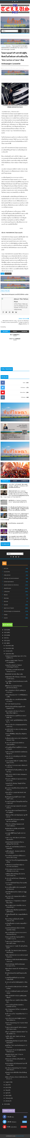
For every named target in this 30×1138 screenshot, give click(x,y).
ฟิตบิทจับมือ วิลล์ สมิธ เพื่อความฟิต (14, 674)
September (9, 653)
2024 (5, 635)
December (9, 645)
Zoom (15, 481)
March (7, 1095)
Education (7, 575)
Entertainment (9, 581)
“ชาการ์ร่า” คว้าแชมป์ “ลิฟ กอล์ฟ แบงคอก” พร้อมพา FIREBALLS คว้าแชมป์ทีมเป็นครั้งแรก (18, 486)
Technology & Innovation (12, 611)
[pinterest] (16, 556)
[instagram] (17, 1)
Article (6, 568)
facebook (24, 331)
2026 (5, 629)
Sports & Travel (9, 608)
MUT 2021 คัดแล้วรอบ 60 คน (12, 704)
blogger (5, 331)
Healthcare (7, 588)
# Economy (8, 273)
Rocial (6, 601)
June (7, 1087)
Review (6, 598)
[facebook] (12, 1)
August (8, 1082)
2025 (5, 632)
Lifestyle (7, 591)
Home (2, 46)
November (9, 648)
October (8, 651)
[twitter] (15, 1)
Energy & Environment (11, 578)
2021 (5, 643)
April (7, 1093)
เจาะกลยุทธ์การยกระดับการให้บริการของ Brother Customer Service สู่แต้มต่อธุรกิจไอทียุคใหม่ (18, 538)
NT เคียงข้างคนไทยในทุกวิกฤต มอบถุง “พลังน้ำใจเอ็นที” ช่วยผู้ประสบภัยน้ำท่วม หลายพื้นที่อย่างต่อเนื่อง (18, 509)
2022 (5, 640)
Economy (8, 46)
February (8, 1098)
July (7, 1084)
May (7, 1090)
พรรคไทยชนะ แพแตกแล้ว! (16, 523)
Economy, (21, 68)
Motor (6, 595)
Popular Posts (5, 481)
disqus (15, 331)
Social (6, 605)
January (8, 1101)
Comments (24, 481)
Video (6, 614)
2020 (5, 1104)
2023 (5, 638)
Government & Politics (11, 585)
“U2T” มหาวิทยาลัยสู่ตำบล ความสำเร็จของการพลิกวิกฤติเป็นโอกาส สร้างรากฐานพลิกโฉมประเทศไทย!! (18, 531)
